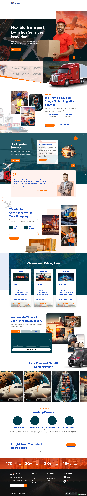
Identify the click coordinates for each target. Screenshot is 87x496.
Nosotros (29, 3)
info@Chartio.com (71, 482)
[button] (70, 57)
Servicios (35, 3)
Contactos (51, 3)
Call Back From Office (35, 427)
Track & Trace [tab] (36, 331)
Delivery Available (52, 427)
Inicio (25, 3)
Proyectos (41, 3)
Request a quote (31, 349)
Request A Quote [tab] (15, 331)
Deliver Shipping (69, 427)
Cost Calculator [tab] (25, 331)
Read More (43, 159)
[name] (76, 3)
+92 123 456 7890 (64, 124)
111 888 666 (69, 477)
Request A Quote (18, 427)
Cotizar (45, 3)
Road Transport (45, 145)
